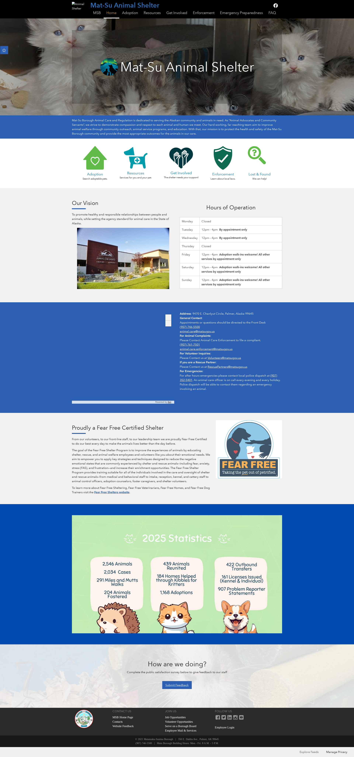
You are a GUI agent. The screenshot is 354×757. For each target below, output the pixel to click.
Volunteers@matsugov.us (224, 358)
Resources (152, 13)
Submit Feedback (177, 685)
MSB (97, 13)
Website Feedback (123, 726)
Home (111, 13)
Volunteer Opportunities (179, 721)
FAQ (272, 13)
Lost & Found (260, 174)
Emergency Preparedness (241, 13)
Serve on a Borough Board (180, 726)
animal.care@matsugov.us (197, 331)
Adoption (130, 13)
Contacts (117, 721)
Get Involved (176, 13)
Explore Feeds (309, 752)
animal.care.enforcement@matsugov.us (206, 349)
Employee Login (224, 727)
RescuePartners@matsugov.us (227, 366)
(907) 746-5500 (190, 327)
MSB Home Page (122, 717)
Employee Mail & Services (180, 730)
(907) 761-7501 (190, 344)
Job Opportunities (175, 717)
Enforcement (203, 13)
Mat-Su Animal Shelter (124, 5)
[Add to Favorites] (4, 50)
